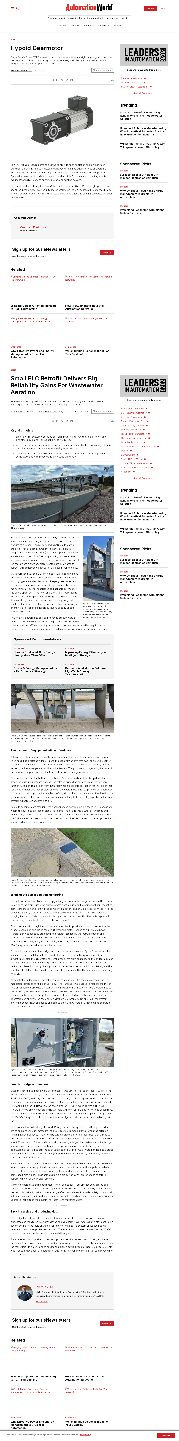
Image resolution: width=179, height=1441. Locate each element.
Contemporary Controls (132, 425)
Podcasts (103, 26)
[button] (13, 8)
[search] (18, 8)
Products (89, 26)
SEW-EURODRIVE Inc (132, 459)
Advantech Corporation (132, 408)
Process (75, 26)
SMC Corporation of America (135, 467)
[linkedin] (57, 80)
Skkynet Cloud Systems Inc (135, 86)
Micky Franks (18, 411)
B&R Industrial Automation (134, 413)
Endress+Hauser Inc (131, 429)
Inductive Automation (131, 82)
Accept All (166, 1436)
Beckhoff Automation (132, 78)
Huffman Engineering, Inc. (134, 438)
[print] (112, 80)
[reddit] (67, 80)
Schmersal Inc (128, 455)
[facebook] (52, 80)
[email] (71, 80)
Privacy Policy (85, 1435)
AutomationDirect (48, 411)
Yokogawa (126, 471)
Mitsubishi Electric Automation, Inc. (138, 446)
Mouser (125, 450)
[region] (89, 1435)
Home (13, 40)
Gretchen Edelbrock (21, 70)
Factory (62, 26)
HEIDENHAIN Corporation (134, 434)
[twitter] (62, 80)
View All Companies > (144, 93)
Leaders (117, 26)
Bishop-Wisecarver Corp (133, 421)
